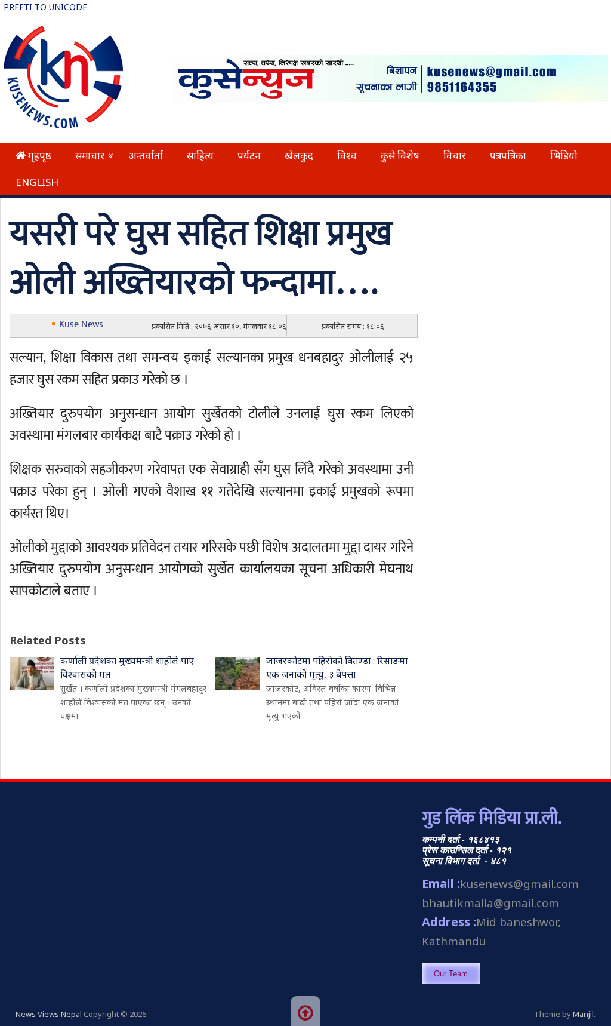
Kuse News (81, 325)
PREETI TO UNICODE (45, 7)
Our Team (451, 973)
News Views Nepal (49, 1014)
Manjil (583, 1014)
